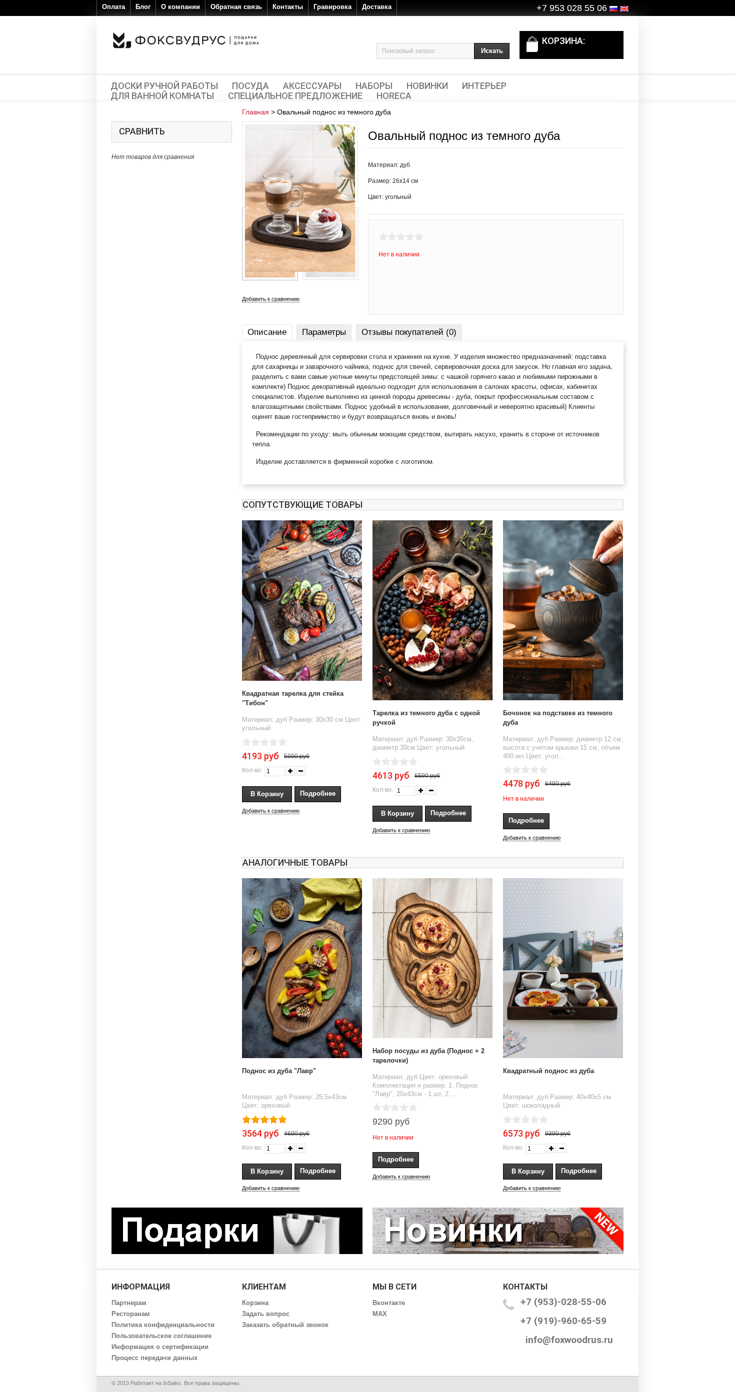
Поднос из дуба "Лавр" (279, 1071)
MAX (379, 1314)
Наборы (374, 86)
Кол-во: (252, 770)
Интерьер (484, 86)
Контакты (287, 6)
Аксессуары (312, 86)
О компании (180, 6)
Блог (143, 6)
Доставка (377, 6)
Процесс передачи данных (155, 1358)
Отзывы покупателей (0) (409, 332)
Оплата (113, 6)
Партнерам (129, 1303)
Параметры (324, 332)
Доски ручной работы (164, 86)
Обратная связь (236, 6)
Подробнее (318, 793)
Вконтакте (388, 1303)
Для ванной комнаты (162, 96)
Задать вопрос (266, 1314)
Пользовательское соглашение (162, 1336)
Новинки (427, 86)
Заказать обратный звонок (285, 1325)
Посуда (250, 86)
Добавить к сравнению (271, 299)
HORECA (394, 96)
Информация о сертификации (160, 1347)
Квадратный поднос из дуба (548, 1071)
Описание (267, 332)
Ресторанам (131, 1314)
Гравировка (333, 6)
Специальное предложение (295, 96)
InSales (172, 1383)
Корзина (255, 1303)
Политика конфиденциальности (163, 1325)
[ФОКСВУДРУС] (186, 40)
